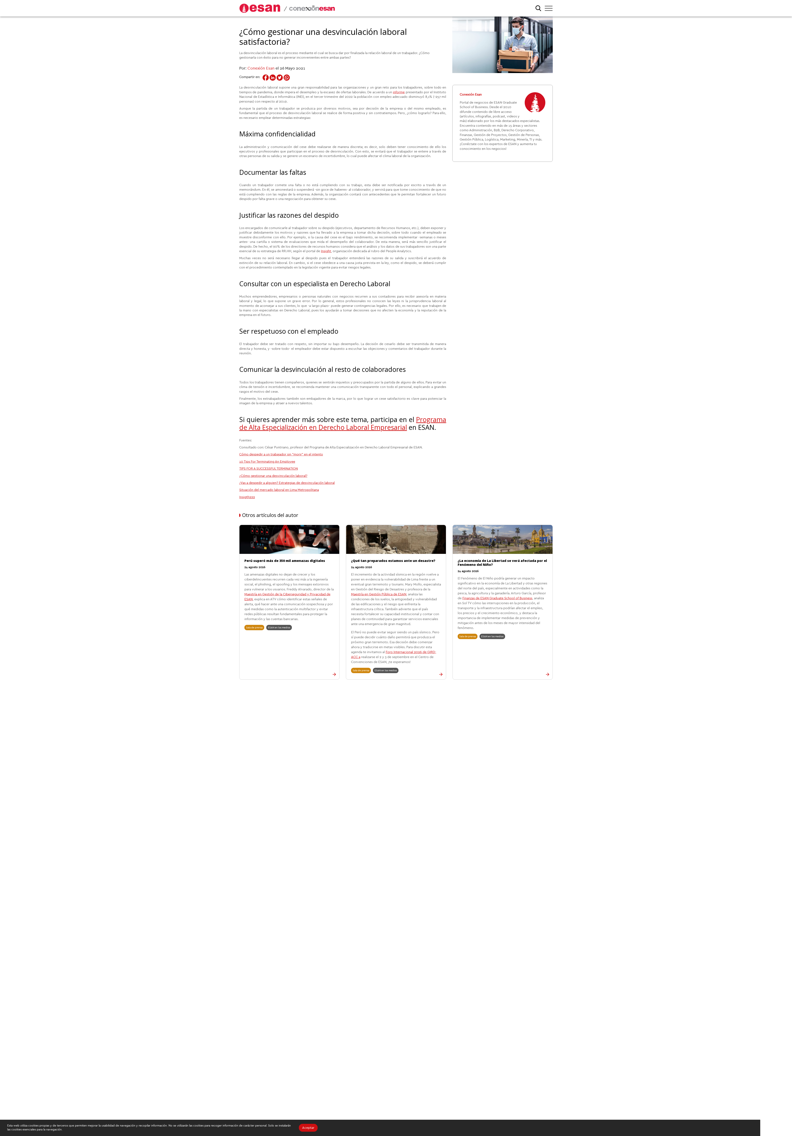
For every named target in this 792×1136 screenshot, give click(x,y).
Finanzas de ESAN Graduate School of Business (497, 598)
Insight (326, 251)
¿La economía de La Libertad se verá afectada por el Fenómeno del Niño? (502, 562)
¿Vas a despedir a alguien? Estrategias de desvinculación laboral (287, 483)
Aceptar (308, 1127)
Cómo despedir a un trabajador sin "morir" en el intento (281, 454)
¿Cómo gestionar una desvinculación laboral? (273, 476)
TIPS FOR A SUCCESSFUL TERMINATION (268, 468)
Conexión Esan (261, 68)
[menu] (548, 8)
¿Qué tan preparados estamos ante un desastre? (393, 560)
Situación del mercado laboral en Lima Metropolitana (279, 490)
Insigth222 (247, 497)
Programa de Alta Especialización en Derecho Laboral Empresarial (342, 423)
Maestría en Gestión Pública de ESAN (378, 594)
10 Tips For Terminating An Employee (267, 461)
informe (399, 92)
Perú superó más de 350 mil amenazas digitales (284, 560)
